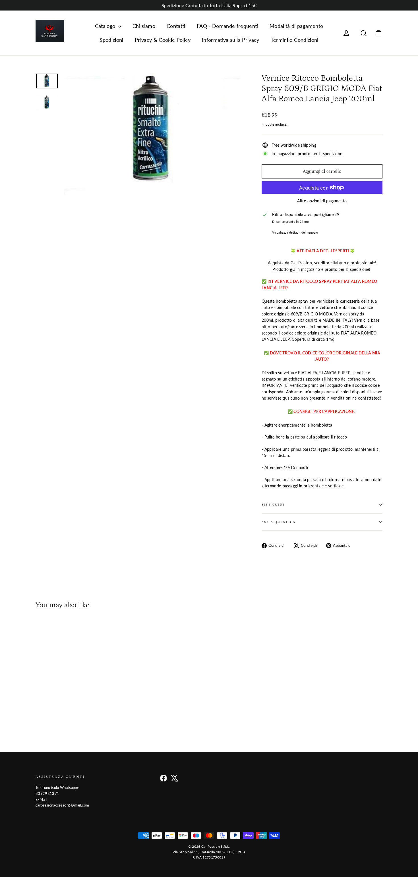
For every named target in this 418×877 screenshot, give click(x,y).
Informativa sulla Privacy (230, 40)
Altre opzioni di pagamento (322, 200)
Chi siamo (144, 26)
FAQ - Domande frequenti (227, 26)
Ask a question (279, 522)
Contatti (176, 26)
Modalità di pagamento (296, 26)
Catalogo (106, 26)
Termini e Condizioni (294, 40)
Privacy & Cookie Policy (163, 40)
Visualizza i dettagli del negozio (295, 232)
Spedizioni (111, 40)
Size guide (273, 504)
